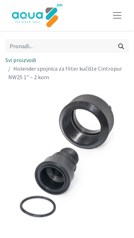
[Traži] (121, 46)
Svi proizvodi (20, 60)
